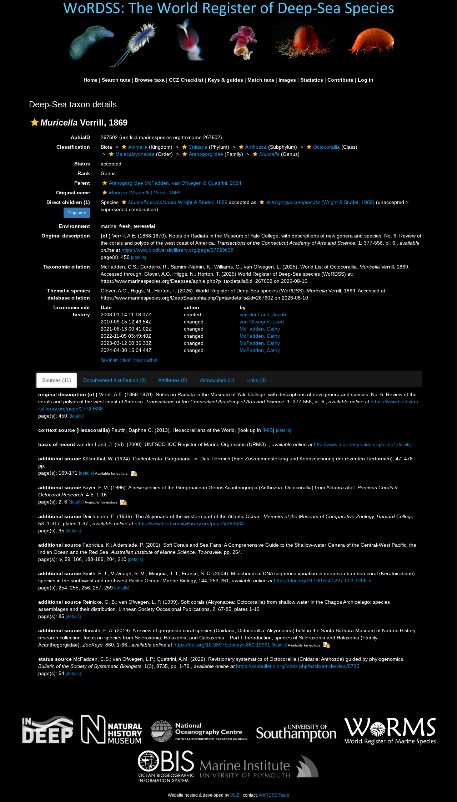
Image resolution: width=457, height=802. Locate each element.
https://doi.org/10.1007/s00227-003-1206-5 (322, 580)
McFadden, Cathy (260, 329)
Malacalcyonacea (135, 154)
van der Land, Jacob (263, 314)
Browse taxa (150, 80)
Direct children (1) (68, 202)
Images (287, 80)
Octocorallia (326, 147)
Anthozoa (256, 147)
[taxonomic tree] (116, 360)
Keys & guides (225, 80)
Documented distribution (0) (114, 380)
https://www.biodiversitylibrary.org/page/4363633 (189, 523)
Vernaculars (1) (217, 380)
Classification (73, 147)
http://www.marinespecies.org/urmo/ (354, 444)
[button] (34, 122)
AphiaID (80, 137)
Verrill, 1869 (145, 192)
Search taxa (116, 80)
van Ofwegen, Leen (262, 322)
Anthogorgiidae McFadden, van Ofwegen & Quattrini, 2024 (175, 183)
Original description (65, 236)
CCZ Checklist (186, 80)
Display (75, 212)
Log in (365, 80)
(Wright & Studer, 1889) (320, 202)
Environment (74, 226)
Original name (73, 192)
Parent (82, 183)
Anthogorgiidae (206, 154)
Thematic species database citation (68, 294)
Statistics (311, 80)
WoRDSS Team (274, 795)
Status (82, 164)
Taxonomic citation (66, 267)
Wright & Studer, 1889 (177, 202)
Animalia (137, 147)
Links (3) (256, 380)
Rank (83, 173)
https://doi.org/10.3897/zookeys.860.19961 (222, 645)
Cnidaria (198, 147)
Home (90, 80)
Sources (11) (56, 380)
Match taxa (260, 80)
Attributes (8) (172, 380)
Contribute (340, 80)
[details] (138, 257)
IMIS (267, 430)
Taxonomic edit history (71, 311)
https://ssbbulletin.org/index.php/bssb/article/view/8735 (297, 666)
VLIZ (234, 795)
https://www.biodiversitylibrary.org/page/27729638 (177, 250)
